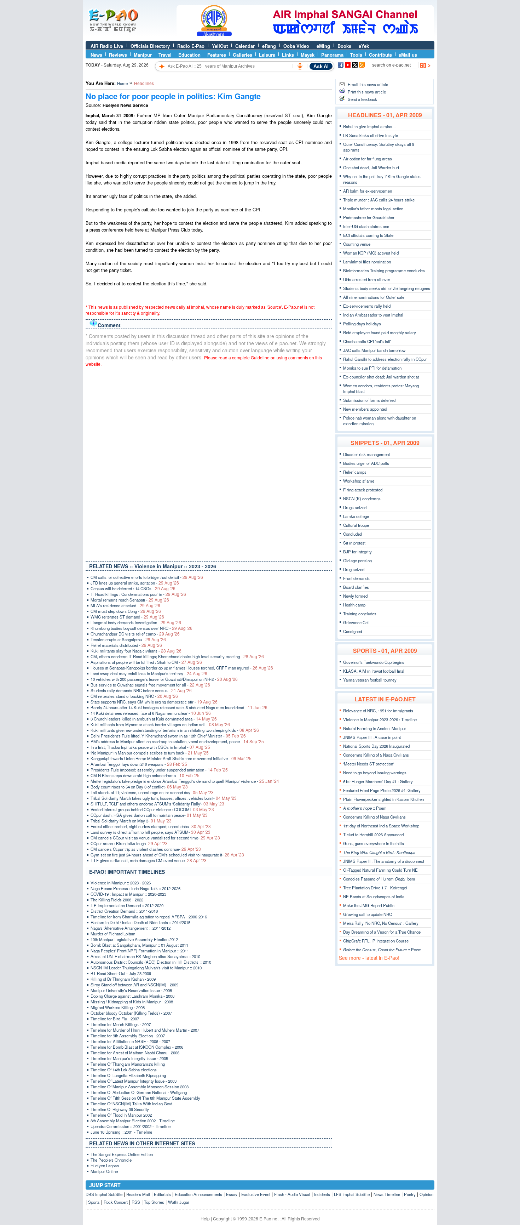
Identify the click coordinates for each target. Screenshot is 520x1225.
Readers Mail (138, 1194)
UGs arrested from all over (366, 279)
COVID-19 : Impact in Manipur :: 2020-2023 (128, 894)
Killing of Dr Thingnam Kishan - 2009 (123, 979)
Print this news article (367, 92)
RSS (136, 1202)
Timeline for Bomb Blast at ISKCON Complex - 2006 (137, 1047)
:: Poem (365, 808)
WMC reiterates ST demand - (127, 617)
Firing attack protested (362, 489)
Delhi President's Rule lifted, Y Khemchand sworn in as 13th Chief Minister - (168, 736)
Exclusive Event (255, 1194)
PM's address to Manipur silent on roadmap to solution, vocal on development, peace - (177, 741)
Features (216, 54)
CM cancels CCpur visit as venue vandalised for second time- (155, 838)
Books (344, 45)
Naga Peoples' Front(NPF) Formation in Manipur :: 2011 (140, 950)
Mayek (307, 54)
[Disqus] (209, 462)
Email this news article (368, 84)
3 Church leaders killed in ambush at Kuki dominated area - (154, 719)
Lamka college (356, 516)
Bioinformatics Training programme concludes (384, 270)
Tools (356, 54)
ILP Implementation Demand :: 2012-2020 (127, 905)
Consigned (352, 631)
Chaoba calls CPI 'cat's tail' (367, 341)
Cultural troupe (356, 525)
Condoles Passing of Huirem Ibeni (379, 879)
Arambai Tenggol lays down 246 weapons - (139, 764)
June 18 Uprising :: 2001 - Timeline (121, 1132)
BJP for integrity (357, 551)
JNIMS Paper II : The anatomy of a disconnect (383, 861)
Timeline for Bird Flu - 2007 (115, 1018)
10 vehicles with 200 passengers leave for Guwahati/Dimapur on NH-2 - (164, 679)
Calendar (245, 45)
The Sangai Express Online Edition (122, 1154)
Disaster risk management (366, 454)
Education (189, 54)
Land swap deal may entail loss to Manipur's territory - (149, 673)
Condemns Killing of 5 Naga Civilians (376, 755)
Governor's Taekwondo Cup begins (373, 662)
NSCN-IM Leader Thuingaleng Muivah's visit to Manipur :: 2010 (146, 967)
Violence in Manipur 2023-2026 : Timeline (380, 719)
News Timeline (387, 1194)
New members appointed (365, 409)
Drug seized (353, 569)
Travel (165, 54)
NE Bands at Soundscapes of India (373, 896)
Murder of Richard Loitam (113, 933)
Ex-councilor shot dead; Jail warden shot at (381, 377)
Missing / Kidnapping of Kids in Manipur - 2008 (132, 1001)
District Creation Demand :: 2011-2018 (124, 911)
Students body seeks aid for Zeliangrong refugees (386, 288)
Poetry (410, 1194)
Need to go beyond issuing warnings (374, 772)
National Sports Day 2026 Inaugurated (376, 746)
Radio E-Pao (190, 45)
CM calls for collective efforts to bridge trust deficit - (147, 577)
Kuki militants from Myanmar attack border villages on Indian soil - (160, 724)
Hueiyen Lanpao (105, 1165)
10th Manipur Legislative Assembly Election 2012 (134, 939)
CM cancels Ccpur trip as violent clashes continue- (146, 849)
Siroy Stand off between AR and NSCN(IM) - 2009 (134, 984)
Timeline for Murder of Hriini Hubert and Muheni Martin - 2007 (145, 1030)
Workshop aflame (358, 481)
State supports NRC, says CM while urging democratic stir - (154, 702)
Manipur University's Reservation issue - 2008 (131, 990)
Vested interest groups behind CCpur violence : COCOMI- (152, 809)
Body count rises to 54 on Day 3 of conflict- (139, 787)
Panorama (332, 54)
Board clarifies (356, 587)
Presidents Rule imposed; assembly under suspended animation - (159, 770)
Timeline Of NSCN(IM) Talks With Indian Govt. (132, 1103)
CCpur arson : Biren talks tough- (129, 843)
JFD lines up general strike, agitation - (135, 583)
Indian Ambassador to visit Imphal (373, 315)
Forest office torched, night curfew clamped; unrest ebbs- (151, 826)
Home (122, 83)
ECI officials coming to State (368, 235)
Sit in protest (354, 543)
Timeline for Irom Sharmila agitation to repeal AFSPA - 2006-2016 (149, 916)
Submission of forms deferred (369, 400)
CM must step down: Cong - (126, 611)
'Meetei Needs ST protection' (368, 764)
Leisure (267, 54)
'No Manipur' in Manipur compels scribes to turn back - (150, 753)
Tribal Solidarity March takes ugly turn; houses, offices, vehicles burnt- (164, 798)
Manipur (143, 54)
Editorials (162, 1194)
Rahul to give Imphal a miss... (369, 126)
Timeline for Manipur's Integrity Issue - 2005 (129, 1058)
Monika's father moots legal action (373, 208)
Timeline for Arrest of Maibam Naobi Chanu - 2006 (135, 1052)
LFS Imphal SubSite (352, 1194)
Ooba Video (296, 45)
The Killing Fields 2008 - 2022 (117, 899)
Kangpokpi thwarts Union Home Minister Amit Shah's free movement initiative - (171, 758)
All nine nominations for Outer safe (373, 297)
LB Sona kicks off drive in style (370, 135)
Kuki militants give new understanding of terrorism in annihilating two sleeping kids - (175, 730)
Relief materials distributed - (126, 645)
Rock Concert (116, 1202)
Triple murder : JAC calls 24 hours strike (379, 200)
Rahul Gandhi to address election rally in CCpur (385, 359)
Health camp (354, 605)
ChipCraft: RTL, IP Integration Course (376, 941)
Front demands (356, 578)
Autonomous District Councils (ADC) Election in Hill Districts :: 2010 (151, 962)
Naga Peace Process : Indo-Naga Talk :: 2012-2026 (135, 888)
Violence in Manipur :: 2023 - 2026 (121, 882)
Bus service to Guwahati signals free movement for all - (150, 685)
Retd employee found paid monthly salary (379, 332)
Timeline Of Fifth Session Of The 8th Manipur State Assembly (145, 1098)
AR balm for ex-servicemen (367, 191)
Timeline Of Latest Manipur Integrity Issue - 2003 (134, 1081)
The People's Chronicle (111, 1160)
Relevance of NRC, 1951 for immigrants (378, 710)
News (96, 54)
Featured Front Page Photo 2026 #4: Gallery (382, 790)
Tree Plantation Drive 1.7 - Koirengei (375, 887)
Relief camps (354, 472)
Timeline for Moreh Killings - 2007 (121, 1024)
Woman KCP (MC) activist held (371, 253)
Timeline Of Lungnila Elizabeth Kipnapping (128, 1075)
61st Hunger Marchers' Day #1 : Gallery (378, 781)
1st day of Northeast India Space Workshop (381, 825)
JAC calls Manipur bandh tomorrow (374, 350)
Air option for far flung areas (367, 158)
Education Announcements (198, 1194)
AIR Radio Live (107, 45)
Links (288, 54)
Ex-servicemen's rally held (367, 306)
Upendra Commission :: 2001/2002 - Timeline (131, 1126)
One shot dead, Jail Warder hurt (371, 167)
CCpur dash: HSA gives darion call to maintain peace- (149, 815)
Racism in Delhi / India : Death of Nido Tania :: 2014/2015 (140, 922)
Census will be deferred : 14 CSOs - (133, 588)
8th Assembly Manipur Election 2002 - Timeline (133, 1120)
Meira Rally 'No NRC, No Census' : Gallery (380, 923)
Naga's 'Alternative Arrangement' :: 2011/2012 (131, 928)
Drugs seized (354, 507)
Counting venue (356, 244)
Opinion (426, 1194)
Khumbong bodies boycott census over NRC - (141, 628)
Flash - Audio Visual (292, 1194)
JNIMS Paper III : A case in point (372, 737)
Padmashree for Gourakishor (368, 217)
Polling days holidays (362, 323)
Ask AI (321, 66)
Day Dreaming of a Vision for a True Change (382, 932)
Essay (231, 1194)
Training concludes (359, 613)
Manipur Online (104, 1171)
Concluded (352, 534)
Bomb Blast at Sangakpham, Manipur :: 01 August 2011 (139, 945)
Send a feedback (362, 99)
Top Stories (154, 1202)
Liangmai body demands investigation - (136, 622)
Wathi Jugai (178, 1202)
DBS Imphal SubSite (104, 1194)
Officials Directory (150, 45)
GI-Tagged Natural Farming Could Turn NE (380, 870)
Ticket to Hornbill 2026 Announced (373, 834)
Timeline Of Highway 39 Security (120, 1109)
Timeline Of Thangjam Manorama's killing (128, 1064)
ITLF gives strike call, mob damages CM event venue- (149, 860)
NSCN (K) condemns (362, 498)
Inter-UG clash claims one (366, 226)
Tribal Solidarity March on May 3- (131, 821)
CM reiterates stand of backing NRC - (134, 696)
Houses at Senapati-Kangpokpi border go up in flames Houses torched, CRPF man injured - (182, 668)
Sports (94, 1202)
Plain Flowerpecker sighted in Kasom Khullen (383, 799)
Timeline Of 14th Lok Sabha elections (124, 1069)
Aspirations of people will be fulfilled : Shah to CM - (146, 662)
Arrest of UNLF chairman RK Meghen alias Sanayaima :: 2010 (145, 956)
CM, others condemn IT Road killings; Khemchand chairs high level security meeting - (177, 656)
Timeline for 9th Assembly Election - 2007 (128, 1035)
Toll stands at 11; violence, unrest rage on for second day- (152, 792)
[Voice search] (300, 66)
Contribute (380, 54)
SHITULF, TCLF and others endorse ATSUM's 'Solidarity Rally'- (157, 804)
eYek (364, 45)
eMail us (408, 54)
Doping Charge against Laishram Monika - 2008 (132, 996)
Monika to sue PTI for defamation (372, 368)
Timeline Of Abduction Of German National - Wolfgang (139, 1092)
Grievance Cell (356, 622)
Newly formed (355, 596)
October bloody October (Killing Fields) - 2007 (131, 1013)
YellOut (220, 45)
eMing (323, 45)
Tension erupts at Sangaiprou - (128, 639)
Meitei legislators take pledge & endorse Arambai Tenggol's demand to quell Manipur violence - (185, 781)
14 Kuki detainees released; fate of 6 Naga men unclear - (151, 713)
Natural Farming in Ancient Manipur (374, 728)
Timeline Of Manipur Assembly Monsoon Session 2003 (140, 1086)
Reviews (118, 54)
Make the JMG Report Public (368, 905)
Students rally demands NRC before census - (141, 690)
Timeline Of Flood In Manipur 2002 (121, 1115)
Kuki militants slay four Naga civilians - (136, 651)
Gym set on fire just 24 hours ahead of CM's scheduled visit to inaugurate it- (167, 855)
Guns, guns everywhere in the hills (373, 843)
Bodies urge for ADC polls (366, 463)
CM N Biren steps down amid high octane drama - (145, 775)
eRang (269, 45)
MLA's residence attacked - (125, 605)
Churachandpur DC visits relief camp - (135, 634)
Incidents (322, 1194)
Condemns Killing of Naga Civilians (374, 817)
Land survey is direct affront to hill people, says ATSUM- (150, 832)
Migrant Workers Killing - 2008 (118, 1007)
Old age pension (357, 560)
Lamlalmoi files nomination (367, 261)
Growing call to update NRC (367, 914)
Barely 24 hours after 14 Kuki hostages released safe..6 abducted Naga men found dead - (179, 707)
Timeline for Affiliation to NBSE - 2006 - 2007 (130, 1041)
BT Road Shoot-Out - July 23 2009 (121, 973)
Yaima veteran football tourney (370, 680)
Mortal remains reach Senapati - (130, 600)
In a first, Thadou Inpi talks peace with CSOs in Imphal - (150, 747)
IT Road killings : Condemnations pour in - (138, 594)
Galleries (242, 54)
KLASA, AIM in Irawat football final (373, 671)
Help (205, 1218)
